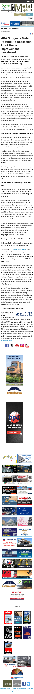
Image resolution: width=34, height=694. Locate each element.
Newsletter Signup (20, 14)
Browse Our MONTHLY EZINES (17, 684)
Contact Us (24, 691)
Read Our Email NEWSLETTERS (8, 684)
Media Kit (29, 14)
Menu (31, 1)
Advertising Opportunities (13, 691)
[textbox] (15, 18)
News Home (5, 31)
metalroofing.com (6, 340)
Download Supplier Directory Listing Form (22, 688)
